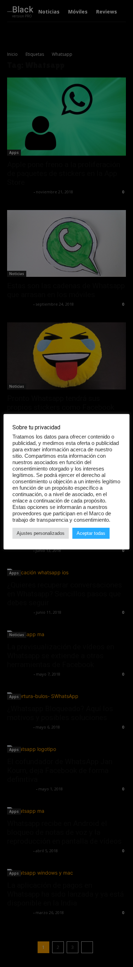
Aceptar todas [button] (91, 533)
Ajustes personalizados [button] (41, 533)
